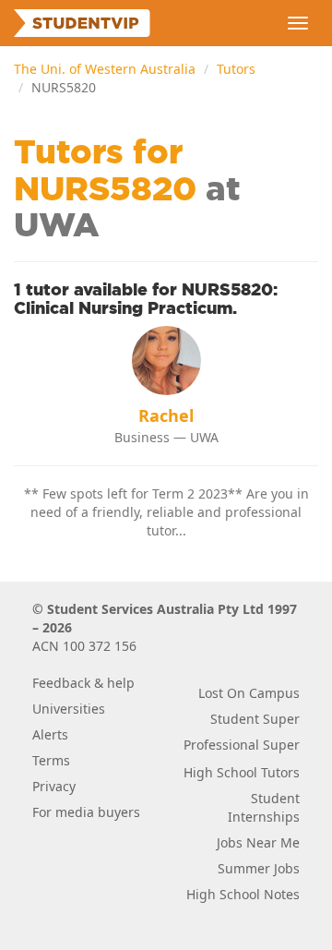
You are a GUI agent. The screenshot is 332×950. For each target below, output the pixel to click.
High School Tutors (242, 772)
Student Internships (264, 807)
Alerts (50, 734)
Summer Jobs (259, 868)
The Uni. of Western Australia (105, 69)
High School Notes (243, 894)
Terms (51, 760)
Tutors (236, 69)
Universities (68, 708)
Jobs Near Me (258, 842)
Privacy (54, 786)
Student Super (255, 719)
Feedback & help (83, 682)
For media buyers (86, 812)
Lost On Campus (249, 693)
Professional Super (242, 744)
